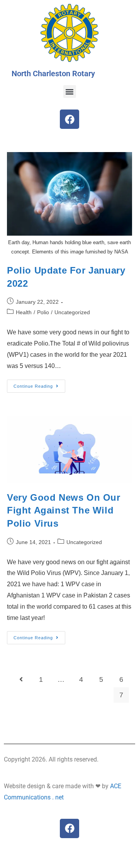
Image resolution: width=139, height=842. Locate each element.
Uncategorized (72, 312)
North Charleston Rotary (53, 73)
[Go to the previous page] (21, 679)
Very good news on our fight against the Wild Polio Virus (63, 510)
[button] (69, 91)
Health (24, 312)
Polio (43, 312)
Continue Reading (39, 384)
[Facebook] (69, 119)
